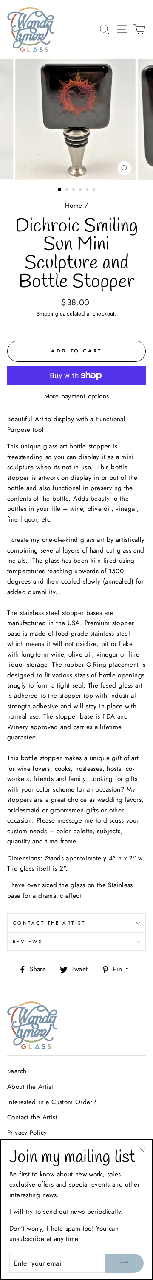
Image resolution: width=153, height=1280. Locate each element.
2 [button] (67, 190)
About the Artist (30, 1086)
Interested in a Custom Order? (51, 1102)
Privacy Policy (27, 1132)
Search (16, 1071)
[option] (76, 119)
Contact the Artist (49, 922)
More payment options (76, 396)
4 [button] (81, 190)
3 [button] (74, 190)
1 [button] (60, 190)
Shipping (47, 314)
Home (73, 205)
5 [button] (88, 190)
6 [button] (95, 190)
